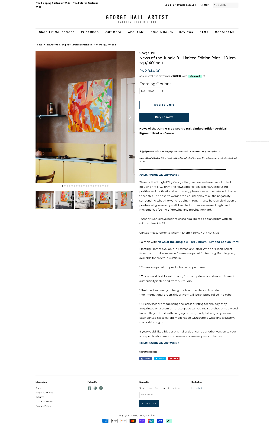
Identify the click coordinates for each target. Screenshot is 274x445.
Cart (206, 5)
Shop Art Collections (57, 32)
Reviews (186, 32)
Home (39, 44)
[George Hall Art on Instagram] (101, 388)
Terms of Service (45, 401)
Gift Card (113, 32)
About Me (136, 32)
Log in (168, 5)
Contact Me (225, 32)
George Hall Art (147, 415)
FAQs (204, 32)
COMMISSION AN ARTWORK (159, 175)
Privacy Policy (43, 406)
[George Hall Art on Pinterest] (95, 388)
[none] (131, 200)
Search (39, 388)
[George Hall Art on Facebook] (89, 388)
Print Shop (90, 32)
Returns (40, 397)
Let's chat (196, 388)
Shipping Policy (44, 392)
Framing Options (155, 84)
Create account (186, 5)
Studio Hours (162, 32)
